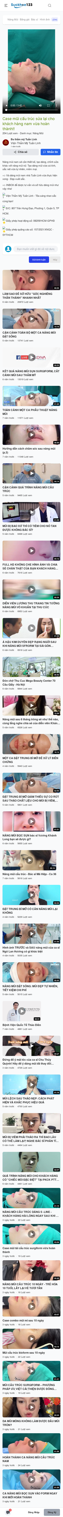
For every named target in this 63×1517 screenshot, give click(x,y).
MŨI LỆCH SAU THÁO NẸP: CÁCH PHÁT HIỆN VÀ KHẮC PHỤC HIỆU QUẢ (28, 1100)
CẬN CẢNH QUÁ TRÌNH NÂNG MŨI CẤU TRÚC (28, 489)
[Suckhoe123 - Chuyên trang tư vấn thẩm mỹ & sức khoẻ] (22, 5)
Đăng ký (52, 1512)
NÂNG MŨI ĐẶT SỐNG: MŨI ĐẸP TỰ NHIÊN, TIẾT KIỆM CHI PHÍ (30, 988)
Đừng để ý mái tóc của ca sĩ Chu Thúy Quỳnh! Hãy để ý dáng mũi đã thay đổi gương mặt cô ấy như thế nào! (27, 1062)
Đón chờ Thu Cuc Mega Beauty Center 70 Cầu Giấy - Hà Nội (29, 682)
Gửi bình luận (39, 259)
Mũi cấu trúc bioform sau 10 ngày (24, 1352)
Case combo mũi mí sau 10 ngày (23, 1320)
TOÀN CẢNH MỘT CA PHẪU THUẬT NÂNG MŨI (30, 412)
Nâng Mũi (13, 19)
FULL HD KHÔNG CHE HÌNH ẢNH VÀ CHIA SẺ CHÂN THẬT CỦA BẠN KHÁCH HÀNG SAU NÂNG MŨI (30, 566)
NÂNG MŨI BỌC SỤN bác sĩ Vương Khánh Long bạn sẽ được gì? (30, 837)
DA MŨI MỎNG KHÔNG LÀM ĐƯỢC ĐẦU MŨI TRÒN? (31, 1423)
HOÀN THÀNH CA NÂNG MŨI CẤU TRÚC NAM (29, 1459)
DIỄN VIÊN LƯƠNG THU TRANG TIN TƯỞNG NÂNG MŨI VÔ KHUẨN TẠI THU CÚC (31, 605)
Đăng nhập (33, 1512)
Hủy (55, 259)
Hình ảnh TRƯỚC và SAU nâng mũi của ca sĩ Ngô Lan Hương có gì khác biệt (31, 949)
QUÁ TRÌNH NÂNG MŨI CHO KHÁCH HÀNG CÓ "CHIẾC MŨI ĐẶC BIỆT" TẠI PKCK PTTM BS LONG (31, 1178)
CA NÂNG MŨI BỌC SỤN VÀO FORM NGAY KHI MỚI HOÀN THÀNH (30, 1495)
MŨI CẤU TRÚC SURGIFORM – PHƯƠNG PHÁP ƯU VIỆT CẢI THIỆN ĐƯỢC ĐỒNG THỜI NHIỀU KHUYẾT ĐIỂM (29, 1387)
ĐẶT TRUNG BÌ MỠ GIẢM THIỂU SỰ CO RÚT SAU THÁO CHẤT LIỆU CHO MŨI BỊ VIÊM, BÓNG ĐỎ (31, 799)
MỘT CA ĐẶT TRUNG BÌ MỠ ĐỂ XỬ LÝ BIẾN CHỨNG (30, 760)
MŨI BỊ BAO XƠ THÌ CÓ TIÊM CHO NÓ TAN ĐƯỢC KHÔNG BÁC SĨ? (29, 528)
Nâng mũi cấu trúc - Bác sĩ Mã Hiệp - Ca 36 (29, 874)
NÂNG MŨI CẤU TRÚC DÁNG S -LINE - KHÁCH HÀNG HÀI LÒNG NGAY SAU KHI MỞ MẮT (31, 1214)
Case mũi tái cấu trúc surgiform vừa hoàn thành (29, 1250)
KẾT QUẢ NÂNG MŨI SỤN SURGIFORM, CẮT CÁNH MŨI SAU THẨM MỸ (31, 373)
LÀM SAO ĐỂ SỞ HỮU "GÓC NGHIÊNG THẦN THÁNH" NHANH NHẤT (27, 296)
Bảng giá (24, 19)
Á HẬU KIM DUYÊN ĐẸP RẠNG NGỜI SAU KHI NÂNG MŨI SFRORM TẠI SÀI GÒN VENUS (29, 644)
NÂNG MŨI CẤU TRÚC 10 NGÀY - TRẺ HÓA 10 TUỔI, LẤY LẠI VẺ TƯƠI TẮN (30, 1286)
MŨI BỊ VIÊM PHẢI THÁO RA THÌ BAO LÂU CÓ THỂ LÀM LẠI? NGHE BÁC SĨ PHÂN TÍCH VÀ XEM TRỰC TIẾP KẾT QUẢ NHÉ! (31, 1139)
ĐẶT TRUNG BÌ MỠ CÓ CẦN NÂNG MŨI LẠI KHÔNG (30, 911)
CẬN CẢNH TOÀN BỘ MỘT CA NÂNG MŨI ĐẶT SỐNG (29, 334)
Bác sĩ (34, 19)
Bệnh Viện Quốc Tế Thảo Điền (22, 1025)
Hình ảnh (48, 19)
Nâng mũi (8, 162)
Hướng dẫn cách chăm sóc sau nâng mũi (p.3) (29, 450)
